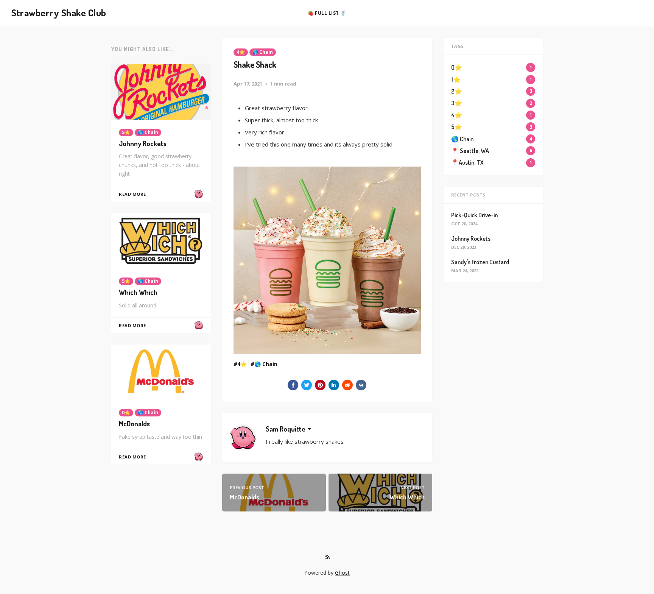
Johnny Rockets (143, 143)
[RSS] (327, 557)
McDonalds (134, 423)
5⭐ (126, 132)
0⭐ (126, 412)
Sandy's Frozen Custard (480, 262)
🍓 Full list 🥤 (327, 13)
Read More (132, 194)
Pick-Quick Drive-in (474, 215)
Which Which (138, 292)
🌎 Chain (262, 52)
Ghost (342, 572)
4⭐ (241, 52)
